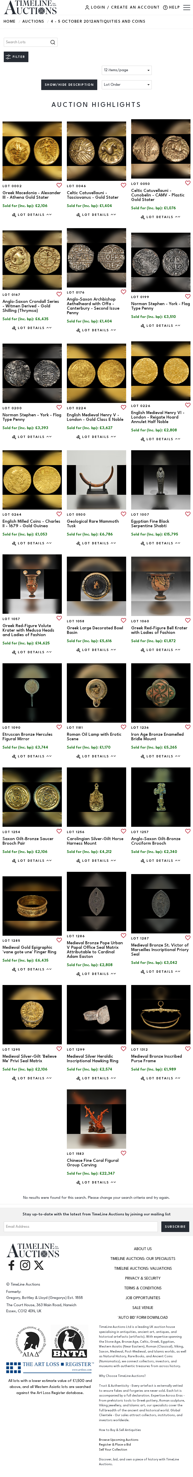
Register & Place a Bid (115, 1444)
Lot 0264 (12, 514)
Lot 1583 (75, 1154)
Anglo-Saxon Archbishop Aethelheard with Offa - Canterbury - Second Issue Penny (93, 306)
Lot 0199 (140, 297)
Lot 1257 (140, 832)
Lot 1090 (12, 727)
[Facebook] (11, 1265)
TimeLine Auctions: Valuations (143, 1268)
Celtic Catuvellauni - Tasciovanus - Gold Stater (93, 195)
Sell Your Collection (113, 1449)
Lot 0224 (76, 408)
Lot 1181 (75, 727)
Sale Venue (142, 1308)
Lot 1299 (76, 1049)
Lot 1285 (11, 940)
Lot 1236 (140, 727)
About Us (143, 1249)
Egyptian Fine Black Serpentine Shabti (150, 523)
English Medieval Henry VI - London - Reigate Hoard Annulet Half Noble (157, 417)
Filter (19, 57)
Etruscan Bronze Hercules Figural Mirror (28, 736)
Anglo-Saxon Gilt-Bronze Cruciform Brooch (155, 841)
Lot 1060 (140, 621)
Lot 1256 (75, 832)
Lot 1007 (140, 514)
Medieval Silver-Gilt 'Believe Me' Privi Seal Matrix (30, 1058)
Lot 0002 (12, 186)
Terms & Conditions (143, 1288)
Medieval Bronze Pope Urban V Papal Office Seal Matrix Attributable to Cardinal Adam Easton (95, 950)
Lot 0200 (12, 408)
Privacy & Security (143, 1278)
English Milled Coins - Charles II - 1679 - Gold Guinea (31, 523)
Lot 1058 (75, 621)
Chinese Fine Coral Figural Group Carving (93, 1162)
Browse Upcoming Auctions (118, 1440)
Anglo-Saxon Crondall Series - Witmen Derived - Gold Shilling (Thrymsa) (31, 306)
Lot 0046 (76, 186)
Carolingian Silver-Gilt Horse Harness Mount (95, 841)
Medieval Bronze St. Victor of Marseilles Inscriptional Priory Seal (160, 950)
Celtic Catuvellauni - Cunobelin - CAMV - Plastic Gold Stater (157, 195)
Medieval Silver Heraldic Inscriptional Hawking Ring (92, 1058)
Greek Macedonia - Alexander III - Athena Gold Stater (32, 195)
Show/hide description (69, 85)
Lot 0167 (11, 295)
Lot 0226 (140, 406)
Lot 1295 (11, 1049)
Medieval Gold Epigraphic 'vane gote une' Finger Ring (29, 949)
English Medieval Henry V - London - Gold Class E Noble (95, 417)
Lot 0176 (75, 292)
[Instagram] (25, 1265)
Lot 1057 (11, 619)
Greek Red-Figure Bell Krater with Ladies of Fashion (159, 630)
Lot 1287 (140, 938)
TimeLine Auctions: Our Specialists (142, 1259)
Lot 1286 (76, 936)
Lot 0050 (140, 184)
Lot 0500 (76, 514)
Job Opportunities (143, 1298)
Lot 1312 (139, 1049)
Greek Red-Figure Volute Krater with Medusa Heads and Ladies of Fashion (28, 630)
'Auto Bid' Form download (143, 1318)
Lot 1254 (11, 832)
